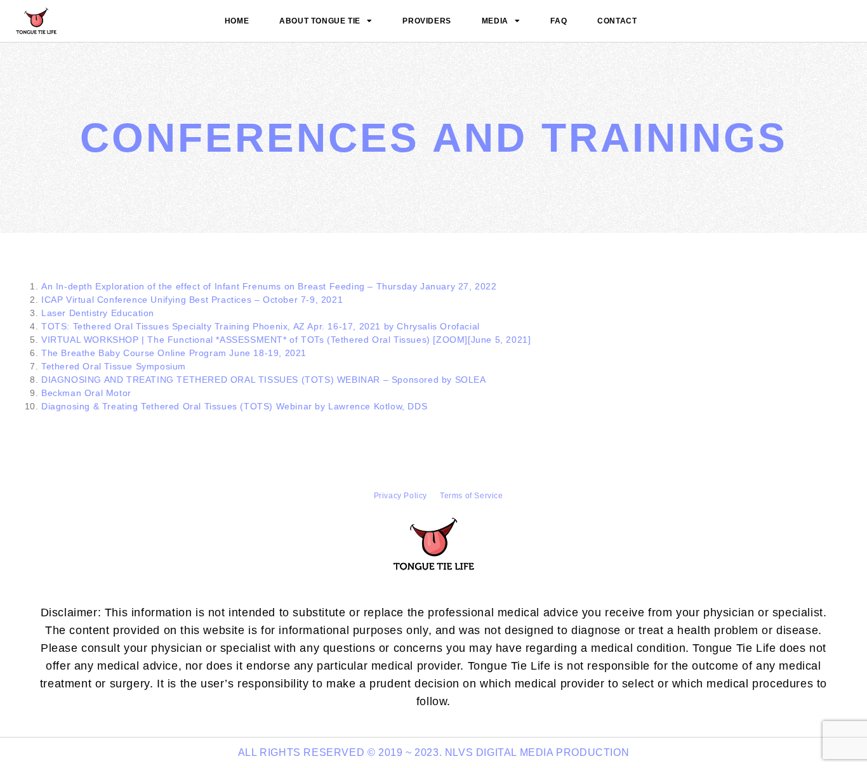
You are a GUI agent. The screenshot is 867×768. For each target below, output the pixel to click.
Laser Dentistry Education (97, 313)
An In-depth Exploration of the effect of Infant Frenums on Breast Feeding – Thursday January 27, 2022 (269, 286)
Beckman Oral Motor (86, 393)
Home (237, 21)
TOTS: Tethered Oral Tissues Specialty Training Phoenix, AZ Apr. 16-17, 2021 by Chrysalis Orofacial (260, 326)
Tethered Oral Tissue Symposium (113, 366)
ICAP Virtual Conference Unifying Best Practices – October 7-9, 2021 (192, 300)
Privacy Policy (400, 495)
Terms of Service (471, 495)
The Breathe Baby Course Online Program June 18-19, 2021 (174, 353)
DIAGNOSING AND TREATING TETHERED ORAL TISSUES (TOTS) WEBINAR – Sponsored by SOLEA (263, 379)
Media (495, 21)
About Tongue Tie (320, 21)
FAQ (558, 21)
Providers (426, 21)
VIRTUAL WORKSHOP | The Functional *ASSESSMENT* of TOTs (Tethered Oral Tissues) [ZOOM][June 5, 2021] (286, 339)
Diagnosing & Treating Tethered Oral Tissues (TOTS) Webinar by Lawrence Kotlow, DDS (234, 406)
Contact (617, 21)
